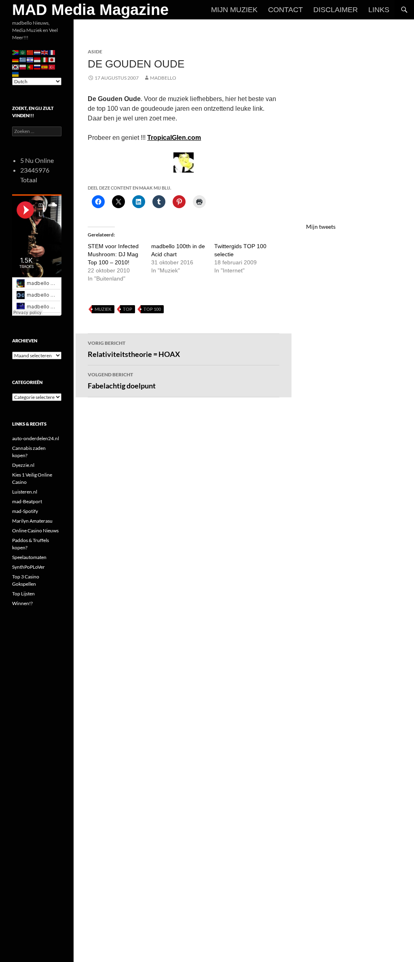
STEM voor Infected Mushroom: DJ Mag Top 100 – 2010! (113, 254)
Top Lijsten (23, 594)
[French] (52, 52)
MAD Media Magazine (90, 9)
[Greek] (23, 59)
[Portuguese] (30, 66)
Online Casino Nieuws (35, 530)
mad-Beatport (27, 501)
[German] (15, 59)
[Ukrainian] (15, 74)
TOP (127, 309)
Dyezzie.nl (23, 465)
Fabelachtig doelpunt (122, 380)
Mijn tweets (321, 226)
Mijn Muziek (234, 10)
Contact (285, 10)
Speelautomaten (29, 557)
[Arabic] (23, 52)
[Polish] (23, 66)
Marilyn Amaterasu (32, 521)
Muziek (103, 309)
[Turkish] (52, 66)
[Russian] (37, 66)
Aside (95, 52)
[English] (45, 52)
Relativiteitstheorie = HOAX (134, 349)
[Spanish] (45, 66)
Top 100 (152, 309)
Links (378, 10)
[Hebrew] (30, 59)
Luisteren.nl (24, 492)
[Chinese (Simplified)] (30, 52)
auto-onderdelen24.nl (35, 438)
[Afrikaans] (15, 52)
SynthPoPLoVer (28, 567)
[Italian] (45, 59)
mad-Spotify (25, 511)
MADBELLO (163, 78)
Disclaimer (335, 10)
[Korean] (15, 66)
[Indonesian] (37, 59)
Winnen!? (22, 603)
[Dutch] (37, 52)
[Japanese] (52, 59)
